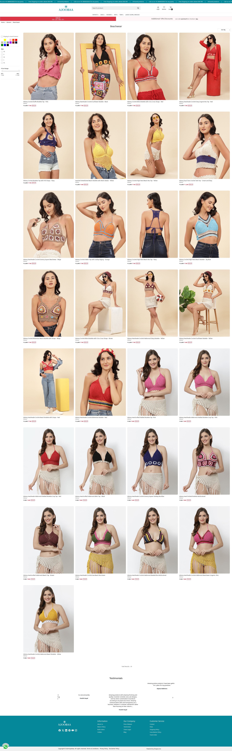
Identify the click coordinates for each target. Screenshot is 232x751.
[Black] (8, 45)
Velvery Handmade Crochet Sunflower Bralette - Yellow (195, 338)
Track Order (153, 735)
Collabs (99, 732)
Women (109, 15)
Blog (125, 732)
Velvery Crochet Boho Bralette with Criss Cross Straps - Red (145, 102)
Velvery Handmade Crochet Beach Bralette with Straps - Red (41, 417)
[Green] (2, 45)
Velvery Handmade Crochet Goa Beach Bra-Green (90, 575)
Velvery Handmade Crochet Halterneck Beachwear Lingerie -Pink (198, 575)
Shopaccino (157, 749)
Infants (95, 15)
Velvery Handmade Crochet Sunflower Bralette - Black (91, 102)
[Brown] (13, 42)
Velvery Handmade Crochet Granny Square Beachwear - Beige (42, 259)
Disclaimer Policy (114, 748)
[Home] (66, 8)
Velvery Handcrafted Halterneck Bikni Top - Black (90, 496)
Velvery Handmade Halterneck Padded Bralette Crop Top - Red (42, 496)
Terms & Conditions (93, 748)
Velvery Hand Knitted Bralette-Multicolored (192, 496)
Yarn (121, 15)
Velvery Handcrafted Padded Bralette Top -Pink (141, 417)
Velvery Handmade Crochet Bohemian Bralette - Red (91, 417)
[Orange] (13, 40)
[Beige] (2, 42)
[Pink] (11, 40)
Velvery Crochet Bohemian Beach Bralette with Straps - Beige (41, 338)
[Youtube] (72, 730)
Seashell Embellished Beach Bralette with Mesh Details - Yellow (94, 180)
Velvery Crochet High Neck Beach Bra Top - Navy (142, 259)
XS (4, 51)
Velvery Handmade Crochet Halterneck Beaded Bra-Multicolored (146, 575)
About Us (100, 724)
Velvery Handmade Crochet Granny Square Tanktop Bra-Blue (145, 496)
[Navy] (16, 42)
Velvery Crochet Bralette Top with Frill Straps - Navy (38, 180)
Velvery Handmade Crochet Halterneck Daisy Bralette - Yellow (145, 338)
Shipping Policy (154, 729)
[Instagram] (75, 730)
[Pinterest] (69, 730)
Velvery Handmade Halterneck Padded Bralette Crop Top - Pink (198, 417)
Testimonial (127, 727)
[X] (62, 730)
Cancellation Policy (155, 732)
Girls (102, 15)
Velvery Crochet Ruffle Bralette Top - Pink (35, 102)
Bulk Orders (101, 729)
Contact (152, 724)
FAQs (151, 727)
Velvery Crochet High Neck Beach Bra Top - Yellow (142, 180)
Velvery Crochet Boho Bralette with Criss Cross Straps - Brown (94, 338)
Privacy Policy (104, 748)
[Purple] (11, 42)
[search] (138, 8)
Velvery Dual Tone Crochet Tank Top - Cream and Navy (195, 180)
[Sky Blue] (5, 42)
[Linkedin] (66, 730)
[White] (2, 40)
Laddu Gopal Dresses (132, 15)
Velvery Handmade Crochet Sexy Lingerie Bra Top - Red (196, 102)
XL (4, 63)
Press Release (128, 724)
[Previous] (59, 697)
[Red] (16, 40)
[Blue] (5, 45)
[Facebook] (59, 730)
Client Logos (127, 729)
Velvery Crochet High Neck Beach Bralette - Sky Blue (195, 259)
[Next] (173, 697)
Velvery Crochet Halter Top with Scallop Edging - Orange (92, 259)
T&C (197, 19)
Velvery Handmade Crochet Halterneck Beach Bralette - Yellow (42, 654)
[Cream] (8, 40)
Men (115, 15)
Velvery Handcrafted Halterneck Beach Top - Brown (38, 575)
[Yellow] (5, 40)
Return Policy (101, 727)
